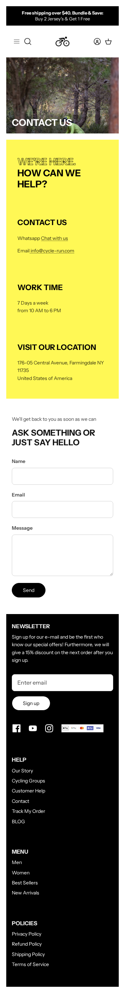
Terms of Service (30, 964)
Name (18, 461)
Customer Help (28, 791)
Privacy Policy (26, 934)
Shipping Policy (28, 954)
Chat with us (54, 238)
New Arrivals (25, 893)
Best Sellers (25, 883)
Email (18, 495)
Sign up (31, 703)
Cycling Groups (28, 781)
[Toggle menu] (16, 41)
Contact (20, 801)
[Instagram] (49, 728)
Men (17, 862)
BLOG (18, 821)
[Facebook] (16, 728)
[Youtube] (33, 728)
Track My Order (28, 811)
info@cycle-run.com (52, 251)
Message (22, 528)
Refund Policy (27, 944)
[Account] (93, 41)
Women (21, 873)
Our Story (22, 771)
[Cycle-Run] (62, 41)
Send (28, 590)
